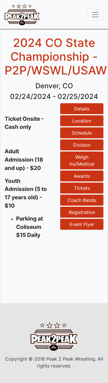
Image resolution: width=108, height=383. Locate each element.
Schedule (82, 133)
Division (81, 145)
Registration (82, 212)
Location (81, 121)
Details (81, 109)
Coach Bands (81, 200)
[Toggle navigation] (95, 14)
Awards (82, 176)
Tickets (82, 188)
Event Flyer (82, 224)
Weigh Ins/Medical (81, 160)
